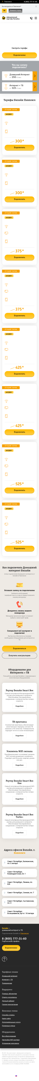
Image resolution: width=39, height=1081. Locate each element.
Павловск (8, 2)
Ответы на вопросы (9, 997)
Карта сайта (6, 1019)
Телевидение (7, 983)
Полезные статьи (8, 1026)
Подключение (19, 55)
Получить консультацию (19, 656)
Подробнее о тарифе (19, 152)
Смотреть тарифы (19, 48)
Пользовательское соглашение (12, 1071)
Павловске (24, 933)
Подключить (19, 148)
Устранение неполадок (10, 1043)
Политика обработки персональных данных (16, 1068)
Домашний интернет (9, 976)
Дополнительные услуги (11, 1022)
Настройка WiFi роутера (11, 1040)
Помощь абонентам (9, 994)
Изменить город (15, 10)
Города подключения (10, 1004)
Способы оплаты (8, 1015)
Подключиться (19, 649)
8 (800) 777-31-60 (30, 2)
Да (4, 10)
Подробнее (20, 706)
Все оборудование (9, 1036)
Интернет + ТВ (7, 980)
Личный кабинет (8, 1001)
